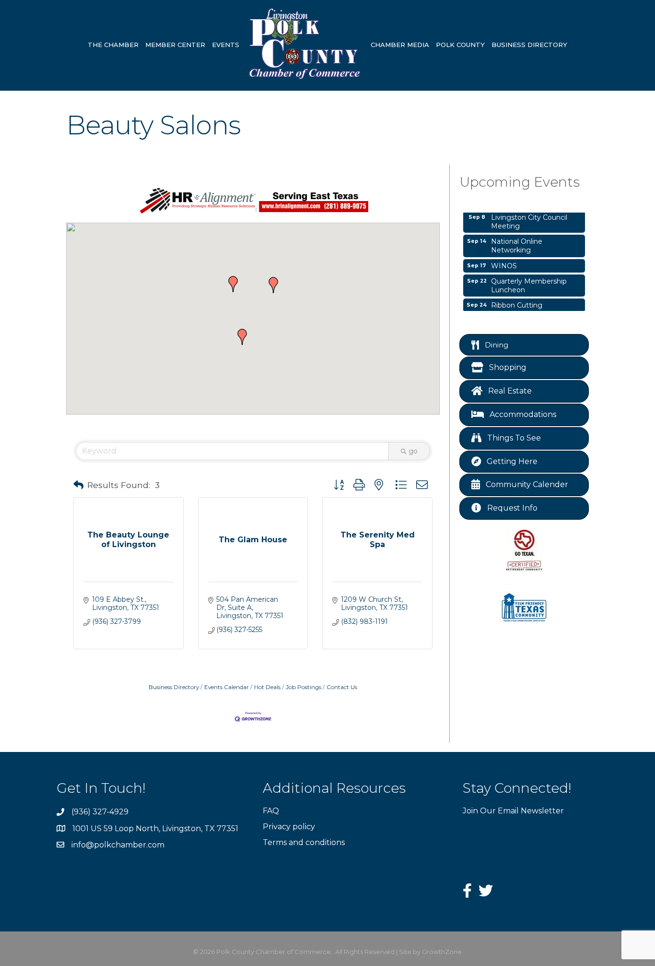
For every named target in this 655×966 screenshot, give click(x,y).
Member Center (175, 44)
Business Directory (529, 44)
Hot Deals (267, 687)
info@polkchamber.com (117, 844)
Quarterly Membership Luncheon (529, 281)
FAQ (271, 810)
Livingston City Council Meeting (529, 217)
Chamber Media (400, 44)
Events (225, 44)
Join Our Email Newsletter (513, 810)
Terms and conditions (304, 842)
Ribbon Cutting (516, 301)
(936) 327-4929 (100, 811)
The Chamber (113, 44)
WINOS (504, 261)
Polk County (460, 44)
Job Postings (303, 687)
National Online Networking (516, 241)
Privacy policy (289, 826)
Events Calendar (226, 687)
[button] (233, 284)
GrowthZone (442, 951)
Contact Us (342, 687)
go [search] (413, 451)
